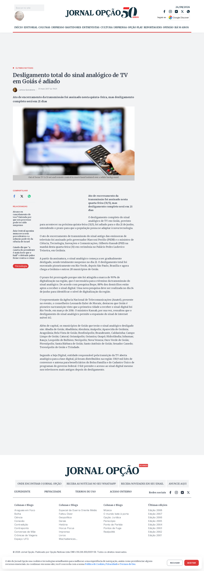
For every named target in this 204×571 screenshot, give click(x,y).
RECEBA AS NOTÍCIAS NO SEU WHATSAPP (91, 483)
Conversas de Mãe (25, 531)
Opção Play (135, 27)
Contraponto (21, 528)
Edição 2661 (155, 535)
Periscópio (109, 520)
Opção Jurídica (112, 517)
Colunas (44, 27)
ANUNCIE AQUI (178, 483)
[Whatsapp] (188, 11)
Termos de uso (85, 491)
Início (18, 27)
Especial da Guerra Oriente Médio (78, 510)
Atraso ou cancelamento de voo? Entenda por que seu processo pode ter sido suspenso (22, 219)
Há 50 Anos (181, 27)
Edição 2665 (155, 520)
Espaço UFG (21, 538)
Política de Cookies (95, 564)
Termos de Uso (127, 564)
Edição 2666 (155, 517)
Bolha (17, 513)
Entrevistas (90, 27)
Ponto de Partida (112, 524)
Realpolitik (109, 531)
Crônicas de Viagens (25, 535)
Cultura (107, 27)
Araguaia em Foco (24, 510)
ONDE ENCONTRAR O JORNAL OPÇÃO (39, 483)
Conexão (19, 520)
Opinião (168, 27)
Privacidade (52, 491)
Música (107, 510)
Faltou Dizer (66, 513)
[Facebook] (164, 11)
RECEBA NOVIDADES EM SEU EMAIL (142, 483)
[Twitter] (182, 11)
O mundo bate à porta (116, 513)
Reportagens (153, 27)
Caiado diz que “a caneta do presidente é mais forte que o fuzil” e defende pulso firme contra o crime (24, 252)
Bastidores (73, 27)
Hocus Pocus (66, 528)
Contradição (21, 524)
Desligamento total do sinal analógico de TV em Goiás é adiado (70, 78)
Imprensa (120, 27)
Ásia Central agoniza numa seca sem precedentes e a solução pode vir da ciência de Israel (23, 236)
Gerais (62, 520)
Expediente (22, 491)
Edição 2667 (155, 513)
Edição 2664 (155, 524)
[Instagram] (170, 11)
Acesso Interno (121, 491)
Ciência (18, 517)
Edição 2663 (155, 528)
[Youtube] (176, 11)
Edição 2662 (155, 531)
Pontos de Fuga (112, 528)
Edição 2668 (155, 510)
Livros (62, 535)
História (63, 524)
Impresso (57, 27)
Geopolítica (65, 517)
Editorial (30, 27)
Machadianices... (68, 538)
